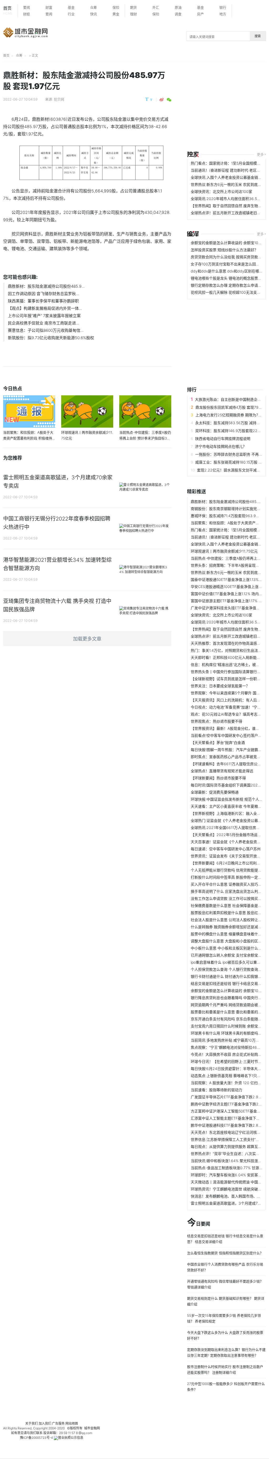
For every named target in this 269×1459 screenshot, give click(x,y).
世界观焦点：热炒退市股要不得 (216, 721)
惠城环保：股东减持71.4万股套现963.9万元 (227, 515)
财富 (48, 7)
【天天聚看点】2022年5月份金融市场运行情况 (229, 834)
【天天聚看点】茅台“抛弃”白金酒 (218, 742)
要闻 (26, 7)
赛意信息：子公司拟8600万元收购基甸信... (46, 330)
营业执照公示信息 (70, 1438)
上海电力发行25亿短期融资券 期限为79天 (229, 415)
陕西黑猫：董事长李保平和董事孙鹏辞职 (43, 300)
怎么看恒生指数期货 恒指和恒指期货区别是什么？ (225, 1253)
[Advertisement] (228, 107)
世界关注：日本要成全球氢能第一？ (220, 686)
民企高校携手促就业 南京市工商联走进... (43, 323)
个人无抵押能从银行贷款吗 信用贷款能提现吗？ (230, 870)
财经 (26, 14)
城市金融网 (92, 1428)
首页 (7, 10)
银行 (222, 7)
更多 (260, 154)
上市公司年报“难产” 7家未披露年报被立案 (44, 315)
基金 (71, 7)
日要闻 (198, 1222)
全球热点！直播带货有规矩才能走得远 (222, 771)
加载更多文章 (87, 639)
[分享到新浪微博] (161, 100)
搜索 (258, 36)
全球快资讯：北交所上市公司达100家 (221, 191)
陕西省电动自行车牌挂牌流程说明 (222, 438)
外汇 (155, 7)
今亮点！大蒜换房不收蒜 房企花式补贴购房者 (228, 1054)
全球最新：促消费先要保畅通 (215, 792)
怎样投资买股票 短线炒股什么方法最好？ (224, 250)
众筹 (93, 7)
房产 (200, 14)
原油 (178, 7)
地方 (222, 14)
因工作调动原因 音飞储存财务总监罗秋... (43, 293)
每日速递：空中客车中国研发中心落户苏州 (226, 849)
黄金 (115, 14)
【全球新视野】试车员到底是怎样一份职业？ (227, 678)
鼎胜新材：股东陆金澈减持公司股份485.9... (46, 286)
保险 (115, 7)
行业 (71, 14)
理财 (133, 14)
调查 (178, 14)
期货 (133, 7)
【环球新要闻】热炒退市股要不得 (218, 778)
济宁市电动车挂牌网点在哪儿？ (220, 446)
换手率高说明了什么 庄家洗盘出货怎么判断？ (228, 891)
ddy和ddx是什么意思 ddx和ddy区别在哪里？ (228, 271)
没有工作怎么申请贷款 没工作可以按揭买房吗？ (230, 898)
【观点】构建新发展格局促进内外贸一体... (45, 308)
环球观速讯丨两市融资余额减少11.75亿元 (224, 551)
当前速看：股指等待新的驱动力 (216, 1090)
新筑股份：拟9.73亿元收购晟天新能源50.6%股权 (51, 337)
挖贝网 (59, 99)
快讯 (93, 14)
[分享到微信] (169, 100)
